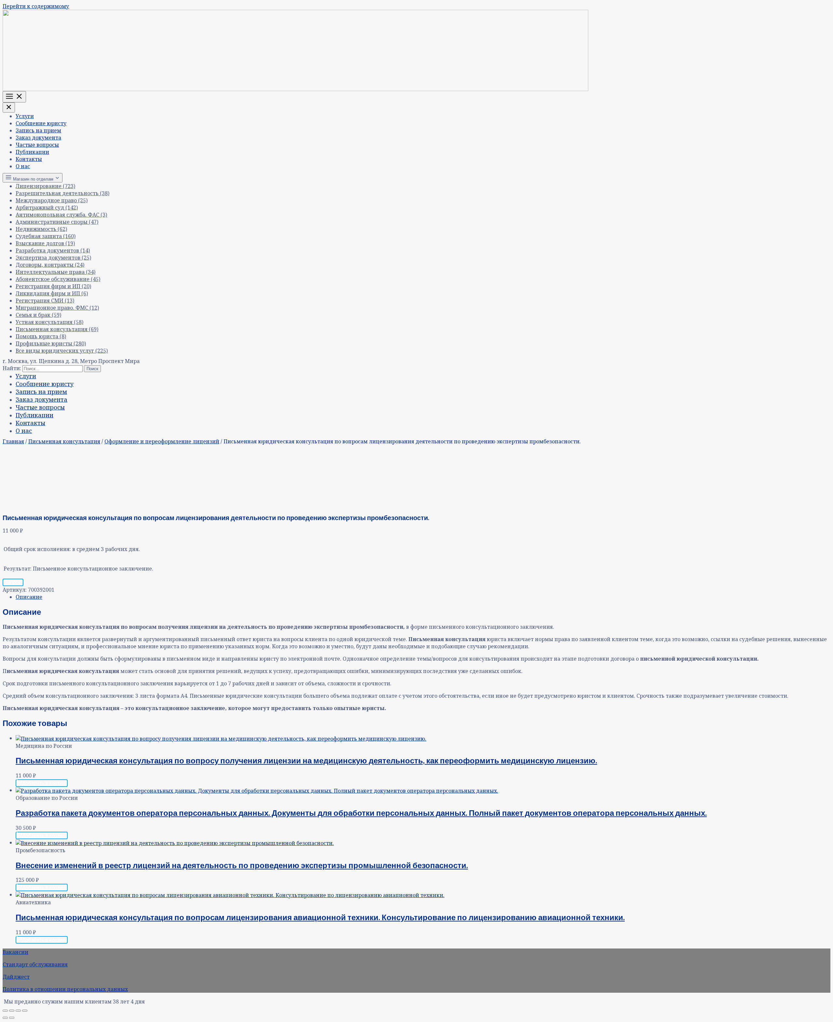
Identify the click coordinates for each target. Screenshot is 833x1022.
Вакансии (15, 952)
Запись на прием (38, 130)
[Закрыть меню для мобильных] (9, 107)
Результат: (18, 568)
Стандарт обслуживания (35, 964)
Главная (13, 441)
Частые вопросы (37, 144)
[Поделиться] (18, 1011)
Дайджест (16, 976)
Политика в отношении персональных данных (65, 989)
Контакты (29, 159)
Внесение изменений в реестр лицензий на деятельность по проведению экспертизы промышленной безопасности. (242, 865)
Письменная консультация (64, 441)
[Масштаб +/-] (5, 1011)
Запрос (13, 582)
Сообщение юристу (41, 123)
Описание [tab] (29, 596)
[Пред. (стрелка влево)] (5, 1018)
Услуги (25, 116)
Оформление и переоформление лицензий (161, 441)
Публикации (32, 151)
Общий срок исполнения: (37, 549)
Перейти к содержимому (36, 6)
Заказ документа (38, 137)
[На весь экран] (11, 1011)
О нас (23, 166)
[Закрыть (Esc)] (24, 1011)
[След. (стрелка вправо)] (11, 1018)
